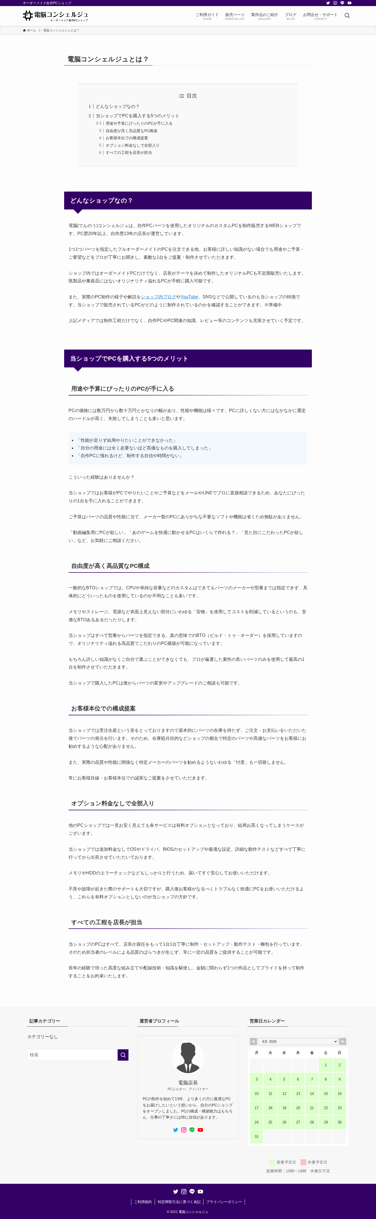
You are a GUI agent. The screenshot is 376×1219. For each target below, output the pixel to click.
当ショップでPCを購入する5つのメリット (137, 115)
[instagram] (335, 3)
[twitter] (328, 3)
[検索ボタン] (347, 16)
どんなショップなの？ (118, 106)
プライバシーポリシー (224, 1202)
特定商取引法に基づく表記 (179, 1202)
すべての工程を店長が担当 (129, 152)
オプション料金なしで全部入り (133, 145)
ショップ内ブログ (158, 296)
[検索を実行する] (123, 1055)
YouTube (189, 296)
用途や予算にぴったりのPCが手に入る (139, 123)
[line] (342, 3)
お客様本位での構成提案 (127, 138)
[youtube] (349, 3)
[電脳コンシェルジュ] (55, 15)
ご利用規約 (143, 1202)
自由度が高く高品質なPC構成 (131, 131)
